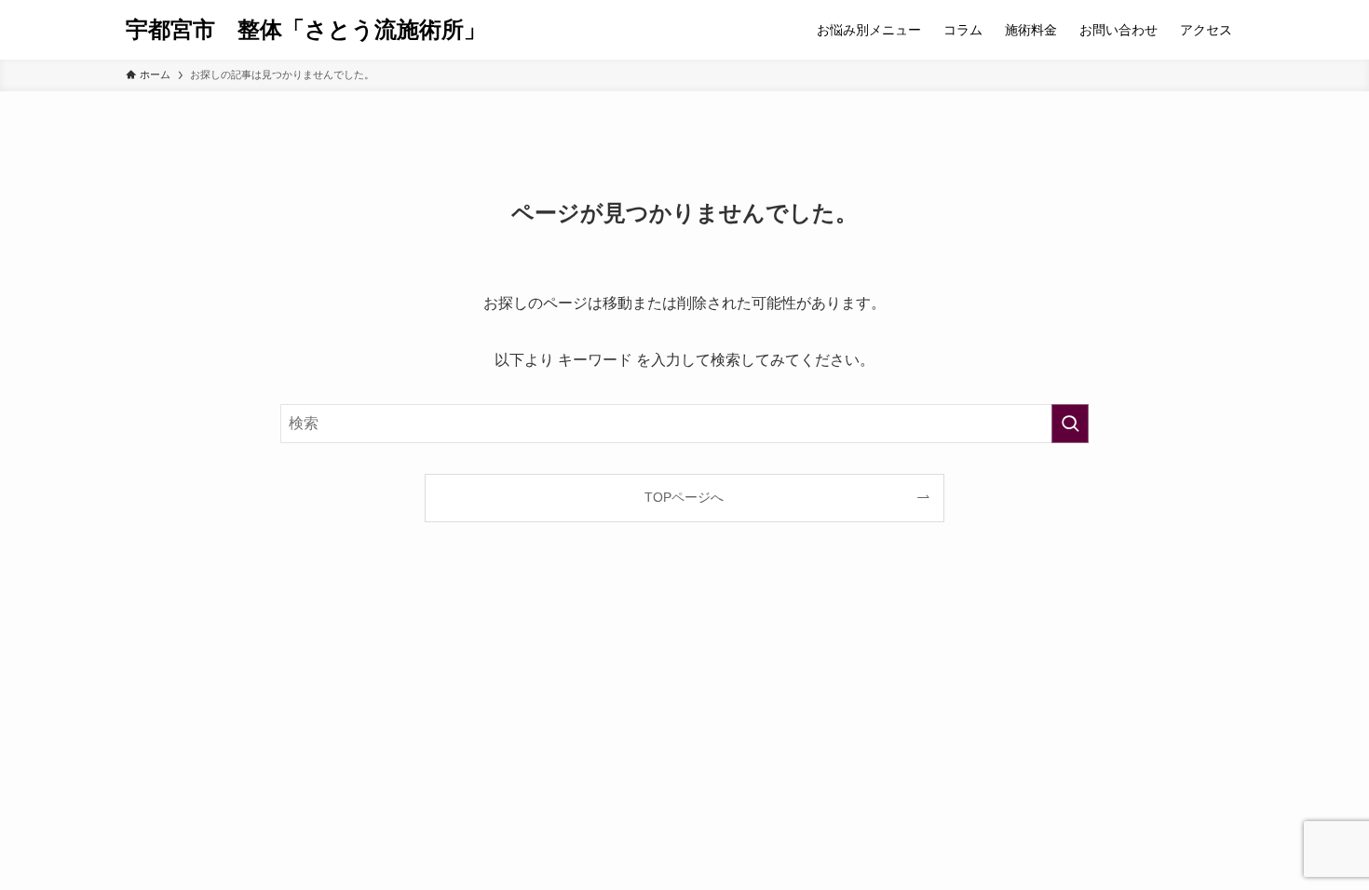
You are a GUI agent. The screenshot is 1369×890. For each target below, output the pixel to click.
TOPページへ (684, 497)
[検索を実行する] (1070, 423)
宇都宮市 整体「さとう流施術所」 (306, 30)
